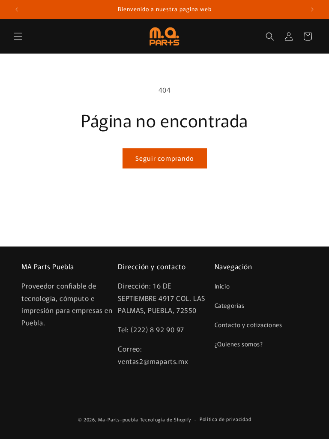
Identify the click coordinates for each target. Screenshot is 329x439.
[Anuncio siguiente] (312, 9)
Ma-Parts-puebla (118, 419)
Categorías (230, 305)
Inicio (222, 286)
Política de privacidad (225, 418)
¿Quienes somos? (239, 344)
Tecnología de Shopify (165, 419)
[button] (18, 36)
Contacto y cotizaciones (248, 324)
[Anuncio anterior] (16, 9)
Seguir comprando (164, 157)
